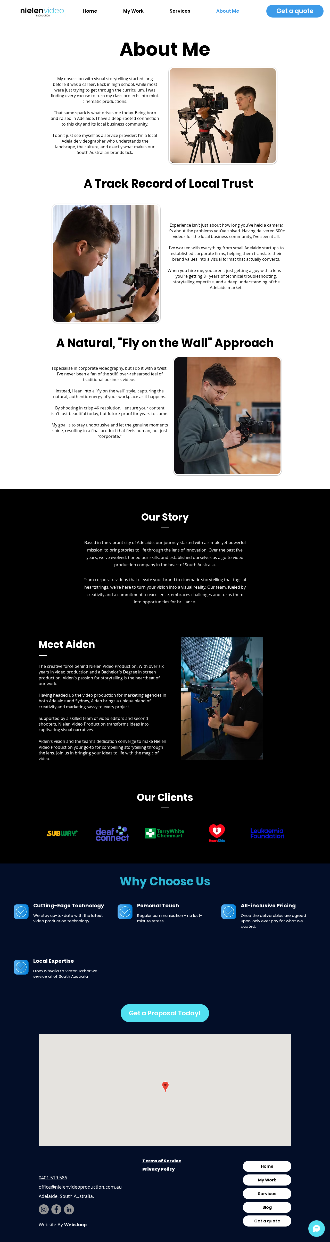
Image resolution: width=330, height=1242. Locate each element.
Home (267, 1166)
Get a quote (267, 1221)
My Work (267, 1180)
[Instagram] (44, 1209)
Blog (267, 1207)
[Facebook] (56, 1209)
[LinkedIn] (69, 1209)
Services (267, 1194)
